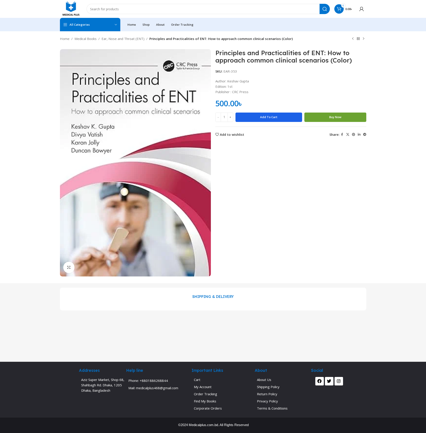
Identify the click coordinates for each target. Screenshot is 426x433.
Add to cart (268, 117)
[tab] (213, 296)
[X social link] (348, 135)
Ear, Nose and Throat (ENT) (123, 38)
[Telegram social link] (365, 135)
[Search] (325, 9)
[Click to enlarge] (68, 267)
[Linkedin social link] (359, 135)
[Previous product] (353, 39)
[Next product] (363, 39)
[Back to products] (358, 39)
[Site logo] (71, 8)
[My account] (362, 8)
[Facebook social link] (342, 135)
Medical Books (85, 38)
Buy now (335, 117)
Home (65, 38)
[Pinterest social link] (353, 135)
